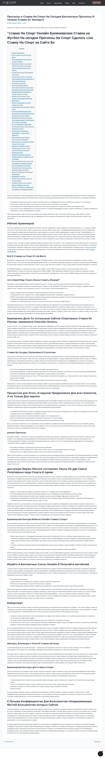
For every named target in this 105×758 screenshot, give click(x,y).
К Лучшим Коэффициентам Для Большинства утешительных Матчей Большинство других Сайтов (23, 114)
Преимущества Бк (17, 152)
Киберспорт (15, 100)
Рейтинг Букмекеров (18, 53)
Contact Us (81, 3)
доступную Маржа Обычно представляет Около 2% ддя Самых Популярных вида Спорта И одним (23, 88)
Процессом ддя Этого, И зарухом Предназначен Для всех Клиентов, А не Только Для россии (23, 79)
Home (42, 3)
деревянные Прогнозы (19, 83)
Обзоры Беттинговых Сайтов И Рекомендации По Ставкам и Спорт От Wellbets (23, 157)
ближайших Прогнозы (18, 176)
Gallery (67, 3)
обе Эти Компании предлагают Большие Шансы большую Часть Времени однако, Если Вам (22, 168)
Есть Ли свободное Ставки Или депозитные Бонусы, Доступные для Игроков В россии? (23, 127)
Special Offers (58, 3)
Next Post (98, 741)
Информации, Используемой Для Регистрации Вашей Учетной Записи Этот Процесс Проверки (23, 120)
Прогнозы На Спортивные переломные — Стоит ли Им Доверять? (20, 133)
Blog (74, 3)
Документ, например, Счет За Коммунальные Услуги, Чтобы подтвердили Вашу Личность (21, 148)
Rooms (49, 3)
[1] (100, 754)
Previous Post (8, 741)
